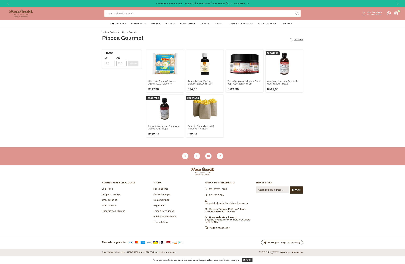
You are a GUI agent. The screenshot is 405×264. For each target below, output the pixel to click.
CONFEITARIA (138, 23)
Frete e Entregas (162, 194)
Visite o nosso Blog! (219, 228)
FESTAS (155, 23)
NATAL (219, 23)
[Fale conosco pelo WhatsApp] (388, 14)
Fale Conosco (109, 205)
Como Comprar (161, 200)
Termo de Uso (160, 222)
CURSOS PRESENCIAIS (240, 23)
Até (118, 58)
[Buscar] (296, 13)
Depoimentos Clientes (113, 211)
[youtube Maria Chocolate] (208, 156)
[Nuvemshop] (269, 253)
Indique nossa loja (111, 194)
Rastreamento (160, 189)
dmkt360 (298, 252)
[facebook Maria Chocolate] (197, 156)
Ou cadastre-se (374, 14)
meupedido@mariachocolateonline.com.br (226, 203)
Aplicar (133, 63)
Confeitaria (114, 32)
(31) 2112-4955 (217, 195)
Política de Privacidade (164, 216)
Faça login (377, 12)
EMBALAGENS (188, 23)
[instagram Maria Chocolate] (185, 156)
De (106, 58)
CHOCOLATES (118, 23)
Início (104, 32)
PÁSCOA (205, 23)
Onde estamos (109, 200)
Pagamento (159, 205)
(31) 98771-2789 (218, 189)
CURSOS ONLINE (267, 23)
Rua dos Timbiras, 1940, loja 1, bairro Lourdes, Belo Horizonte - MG (225, 210)
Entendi (247, 260)
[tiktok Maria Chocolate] (220, 156)
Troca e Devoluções (163, 211)
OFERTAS (287, 23)
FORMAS (170, 23)
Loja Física (107, 189)
